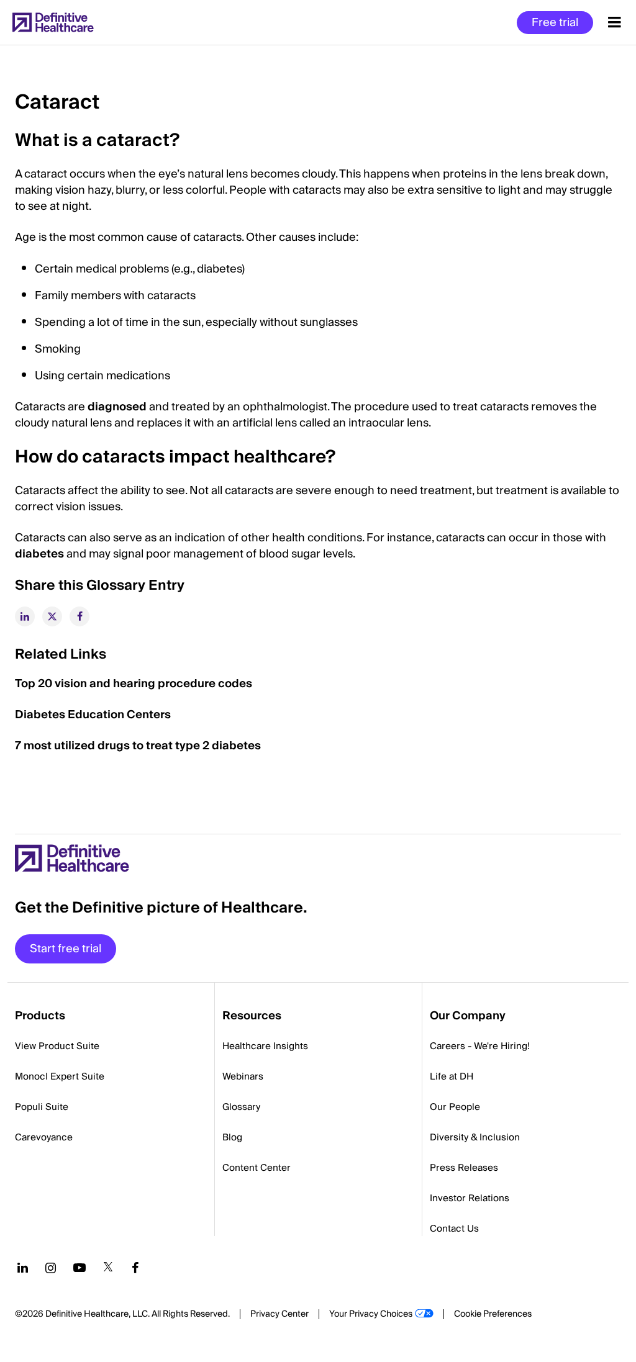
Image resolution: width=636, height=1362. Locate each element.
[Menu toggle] (614, 22)
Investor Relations (469, 1198)
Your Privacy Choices (370, 1314)
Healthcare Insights (265, 1046)
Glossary (241, 1107)
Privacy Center (279, 1314)
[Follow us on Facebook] (135, 1267)
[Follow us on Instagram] (50, 1267)
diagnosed (117, 407)
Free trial (555, 22)
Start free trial (65, 948)
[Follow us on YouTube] (79, 1267)
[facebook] (79, 616)
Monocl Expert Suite (59, 1076)
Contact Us (454, 1228)
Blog (232, 1137)
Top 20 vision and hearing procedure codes (133, 683)
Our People (455, 1107)
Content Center (256, 1168)
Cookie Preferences (493, 1314)
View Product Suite (57, 1046)
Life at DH (451, 1076)
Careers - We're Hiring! (480, 1046)
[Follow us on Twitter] (108, 1267)
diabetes (40, 554)
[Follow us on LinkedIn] (22, 1267)
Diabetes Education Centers (93, 714)
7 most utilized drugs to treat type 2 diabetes (138, 745)
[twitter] (52, 616)
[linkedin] (25, 616)
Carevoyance (44, 1137)
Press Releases (464, 1168)
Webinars (242, 1076)
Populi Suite (41, 1107)
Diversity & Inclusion (475, 1137)
